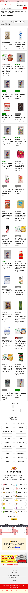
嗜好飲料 (21, 427)
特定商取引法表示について (14, 575)
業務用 (6, 11)
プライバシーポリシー (14, 577)
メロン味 (7, 507)
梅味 (6, 484)
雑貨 (7, 457)
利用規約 (14, 580)
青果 (7, 450)
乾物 (21, 438)
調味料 (20, 435)
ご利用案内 (17, 547)
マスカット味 (8, 511)
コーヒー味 (7, 492)
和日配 (7, 453)
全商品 (2, 11)
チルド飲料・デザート (7, 431)
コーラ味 (7, 488)
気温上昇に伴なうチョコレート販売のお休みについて (15, 1)
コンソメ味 (7, 504)
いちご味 (20, 488)
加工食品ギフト (20, 442)
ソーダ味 (20, 484)
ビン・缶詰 (7, 438)
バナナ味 (20, 511)
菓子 (7, 423)
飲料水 (7, 427)
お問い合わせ (14, 572)
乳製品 (20, 450)
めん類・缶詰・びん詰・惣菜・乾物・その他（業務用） (13, 12)
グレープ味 (20, 507)
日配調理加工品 (20, 453)
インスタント (7, 435)
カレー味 (20, 504)
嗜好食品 (7, 442)
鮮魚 (21, 446)
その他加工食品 (7, 446)
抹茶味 (19, 492)
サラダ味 (20, 496)
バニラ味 (7, 496)
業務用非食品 (21, 461)
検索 (25, 8)
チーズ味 (20, 500)
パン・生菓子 (21, 423)
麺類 (21, 431)
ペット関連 (20, 457)
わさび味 (7, 500)
